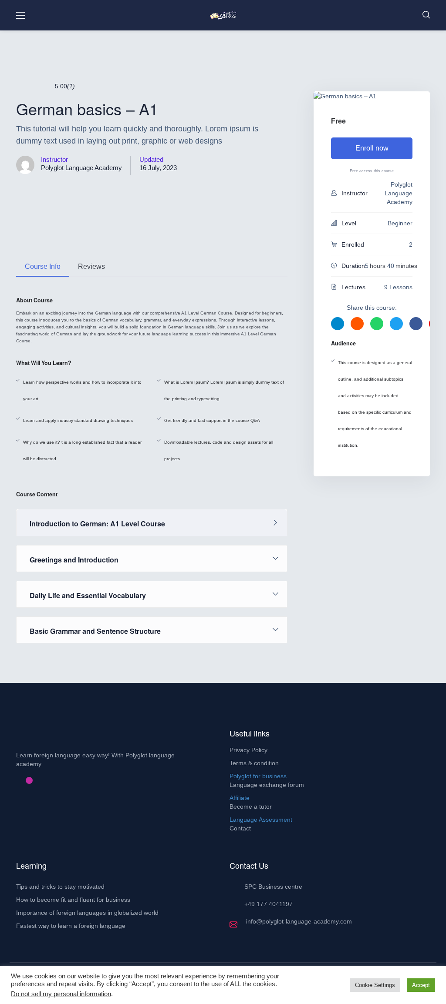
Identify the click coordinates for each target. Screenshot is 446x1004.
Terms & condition (254, 763)
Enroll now (372, 148)
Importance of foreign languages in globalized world (87, 912)
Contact (240, 828)
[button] (426, 15)
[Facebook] (15, 780)
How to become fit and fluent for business (73, 899)
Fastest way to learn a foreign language (70, 925)
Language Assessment (261, 819)
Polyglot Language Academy (81, 167)
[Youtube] (36, 780)
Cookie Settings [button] (375, 985)
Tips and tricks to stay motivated (60, 886)
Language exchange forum (267, 784)
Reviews (91, 266)
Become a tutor (251, 806)
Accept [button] (421, 985)
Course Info (43, 266)
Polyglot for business (258, 776)
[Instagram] (29, 780)
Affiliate (240, 797)
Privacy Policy (248, 749)
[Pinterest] (22, 780)
